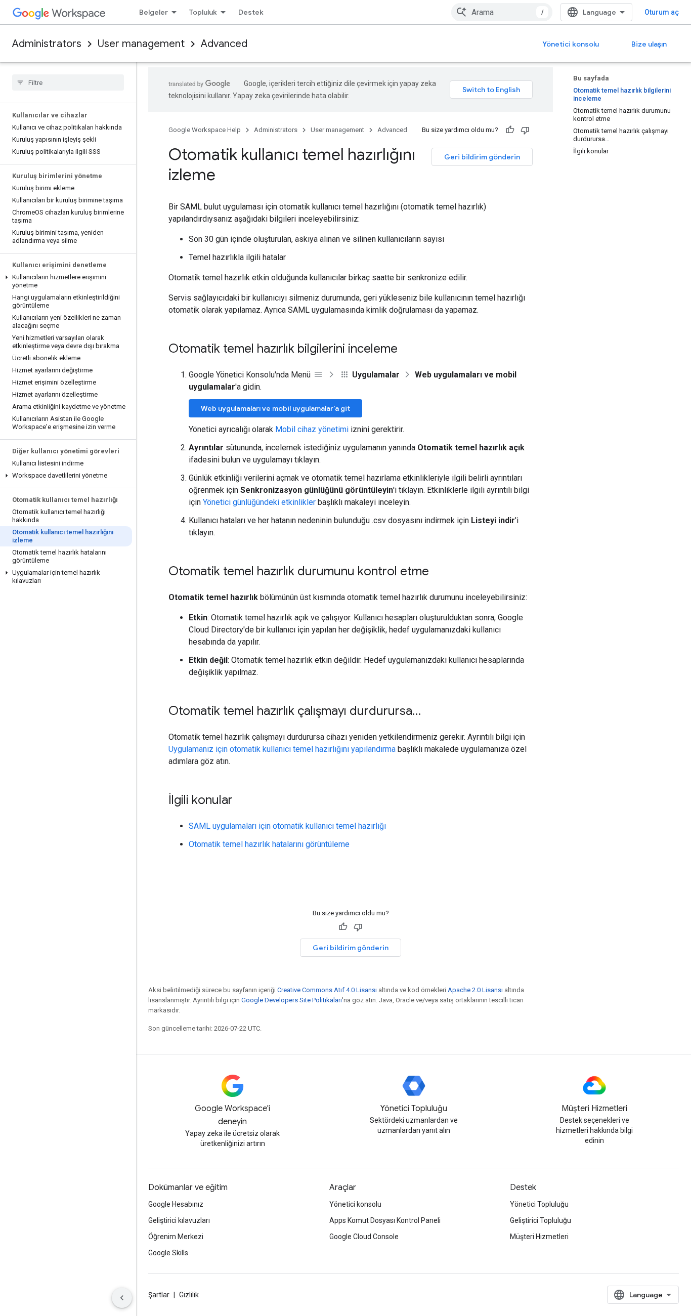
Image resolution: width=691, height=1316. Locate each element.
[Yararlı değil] (525, 130)
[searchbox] (68, 82)
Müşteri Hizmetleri (539, 1237)
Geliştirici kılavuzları (179, 1220)
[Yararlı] (509, 130)
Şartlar (158, 1295)
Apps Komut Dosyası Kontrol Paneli (385, 1220)
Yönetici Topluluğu (539, 1204)
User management (141, 43)
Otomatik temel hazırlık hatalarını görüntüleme (269, 844)
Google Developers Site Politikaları (291, 1000)
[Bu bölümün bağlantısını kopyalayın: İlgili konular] (243, 801)
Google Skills (168, 1253)
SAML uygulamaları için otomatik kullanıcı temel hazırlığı (287, 826)
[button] (66, 281)
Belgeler (153, 12)
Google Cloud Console (364, 1237)
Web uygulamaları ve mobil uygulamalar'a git (275, 408)
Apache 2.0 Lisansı (475, 990)
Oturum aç (661, 12)
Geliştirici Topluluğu (540, 1220)
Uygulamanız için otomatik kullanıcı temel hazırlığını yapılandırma (282, 749)
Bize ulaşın (649, 44)
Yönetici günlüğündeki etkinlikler (259, 502)
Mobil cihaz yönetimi (312, 429)
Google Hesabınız (175, 1204)
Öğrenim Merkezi (175, 1237)
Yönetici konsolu (570, 44)
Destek (251, 12)
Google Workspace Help (204, 130)
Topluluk (203, 12)
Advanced (224, 43)
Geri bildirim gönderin (482, 156)
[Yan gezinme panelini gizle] (122, 1298)
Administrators (46, 43)
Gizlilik (189, 1295)
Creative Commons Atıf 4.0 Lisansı (327, 990)
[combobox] (501, 12)
